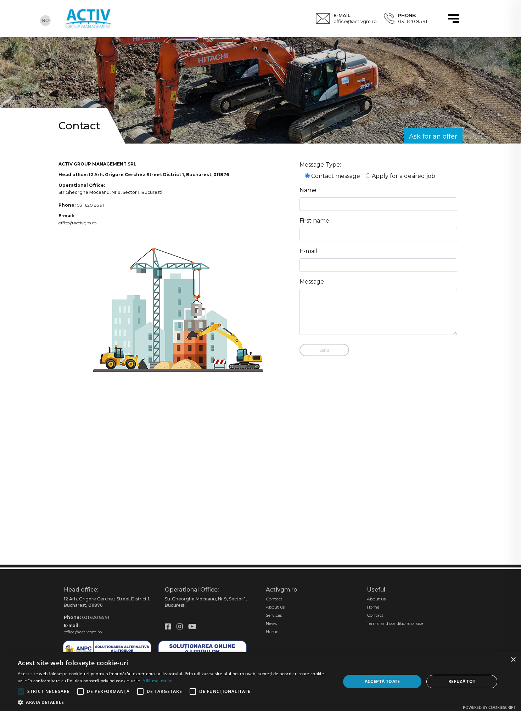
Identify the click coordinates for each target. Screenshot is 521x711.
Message (311, 281)
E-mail (308, 251)
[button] (174, 702)
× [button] (513, 659)
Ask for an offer (433, 136)
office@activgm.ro (355, 21)
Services (274, 615)
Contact (274, 598)
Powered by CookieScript (489, 707)
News (271, 623)
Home (272, 631)
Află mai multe (157, 681)
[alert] (260, 681)
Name (307, 190)
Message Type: (320, 164)
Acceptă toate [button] (382, 681)
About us (275, 607)
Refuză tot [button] (462, 681)
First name (314, 220)
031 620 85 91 (412, 21)
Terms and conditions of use (395, 623)
